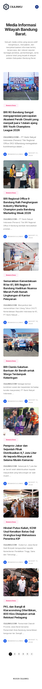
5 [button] (27, 654)
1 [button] (10, 654)
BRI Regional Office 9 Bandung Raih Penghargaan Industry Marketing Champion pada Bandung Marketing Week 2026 (20, 206)
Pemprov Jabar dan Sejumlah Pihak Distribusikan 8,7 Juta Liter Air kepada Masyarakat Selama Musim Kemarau (20, 453)
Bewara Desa (11, 105)
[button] (31, 654)
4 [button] (23, 654)
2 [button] (14, 654)
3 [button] (18, 654)
